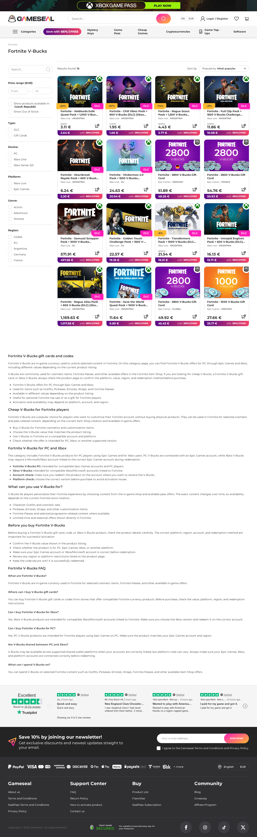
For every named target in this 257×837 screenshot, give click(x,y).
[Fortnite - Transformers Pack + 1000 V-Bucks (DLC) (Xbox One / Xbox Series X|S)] (177, 219)
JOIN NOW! (236, 738)
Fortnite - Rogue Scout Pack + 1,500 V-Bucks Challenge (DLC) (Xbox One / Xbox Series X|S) (177, 113)
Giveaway (200, 798)
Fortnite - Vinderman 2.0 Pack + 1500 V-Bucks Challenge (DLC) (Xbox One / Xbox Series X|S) (128, 176)
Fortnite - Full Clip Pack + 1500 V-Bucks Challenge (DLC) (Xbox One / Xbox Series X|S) (224, 113)
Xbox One (20, 159)
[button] (247, 19)
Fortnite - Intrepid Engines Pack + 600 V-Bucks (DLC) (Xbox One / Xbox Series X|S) (225, 240)
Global (18, 237)
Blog (197, 792)
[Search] (163, 19)
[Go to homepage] (31, 18)
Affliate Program (205, 805)
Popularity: (219, 68)
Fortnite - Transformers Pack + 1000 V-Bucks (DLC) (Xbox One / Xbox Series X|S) (176, 240)
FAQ (73, 792)
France (18, 260)
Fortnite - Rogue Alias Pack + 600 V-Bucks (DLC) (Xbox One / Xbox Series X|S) (79, 303)
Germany (20, 254)
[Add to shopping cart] (96, 126)
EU (15, 242)
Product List (140, 792)
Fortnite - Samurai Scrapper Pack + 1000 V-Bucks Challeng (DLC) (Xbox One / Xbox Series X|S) (80, 240)
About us (14, 792)
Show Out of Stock (26, 111)
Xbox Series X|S (24, 165)
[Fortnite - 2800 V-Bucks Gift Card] (177, 155)
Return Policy (79, 798)
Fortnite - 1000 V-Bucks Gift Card (226, 303)
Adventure (20, 213)
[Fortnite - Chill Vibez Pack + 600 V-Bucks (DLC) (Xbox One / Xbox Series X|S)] (128, 91)
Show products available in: (32, 105)
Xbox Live (20, 183)
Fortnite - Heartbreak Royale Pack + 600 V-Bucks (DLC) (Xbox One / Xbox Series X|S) (79, 176)
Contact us (77, 811)
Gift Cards (20, 135)
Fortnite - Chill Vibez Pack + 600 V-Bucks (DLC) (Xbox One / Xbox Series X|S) (128, 113)
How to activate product (86, 805)
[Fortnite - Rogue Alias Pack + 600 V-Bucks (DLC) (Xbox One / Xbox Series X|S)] (80, 282)
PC (15, 153)
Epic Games (21, 189)
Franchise (138, 798)
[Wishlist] (236, 19)
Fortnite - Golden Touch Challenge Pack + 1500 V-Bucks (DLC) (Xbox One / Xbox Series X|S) (126, 240)
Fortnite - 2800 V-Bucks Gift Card (177, 176)
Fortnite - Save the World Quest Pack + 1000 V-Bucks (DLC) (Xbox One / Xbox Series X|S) (128, 303)
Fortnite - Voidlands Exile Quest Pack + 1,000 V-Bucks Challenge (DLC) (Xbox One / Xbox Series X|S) (80, 113)
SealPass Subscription (146, 805)
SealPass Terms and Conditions (28, 805)
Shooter (19, 219)
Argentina (20, 248)
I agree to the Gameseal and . (205, 748)
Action (18, 207)
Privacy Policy (239, 748)
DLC (16, 129)
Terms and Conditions (209, 748)
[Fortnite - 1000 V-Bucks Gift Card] (226, 282)
